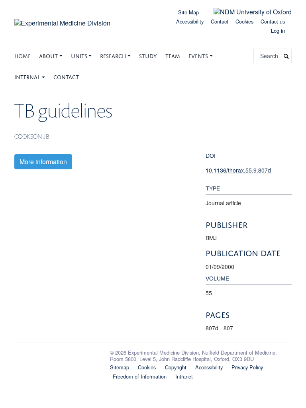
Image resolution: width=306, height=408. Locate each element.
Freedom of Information (140, 376)
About (48, 55)
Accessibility (190, 21)
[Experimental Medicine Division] (62, 20)
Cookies (244, 21)
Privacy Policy (247, 367)
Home (22, 55)
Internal (27, 76)
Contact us (273, 21)
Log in (278, 30)
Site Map (188, 12)
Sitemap (119, 367)
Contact (219, 21)
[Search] (286, 56)
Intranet (184, 376)
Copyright (175, 367)
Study (148, 55)
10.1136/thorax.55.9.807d (238, 170)
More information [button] (43, 161)
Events (198, 55)
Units (79, 55)
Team (172, 55)
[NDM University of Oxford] (247, 11)
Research (113, 55)
